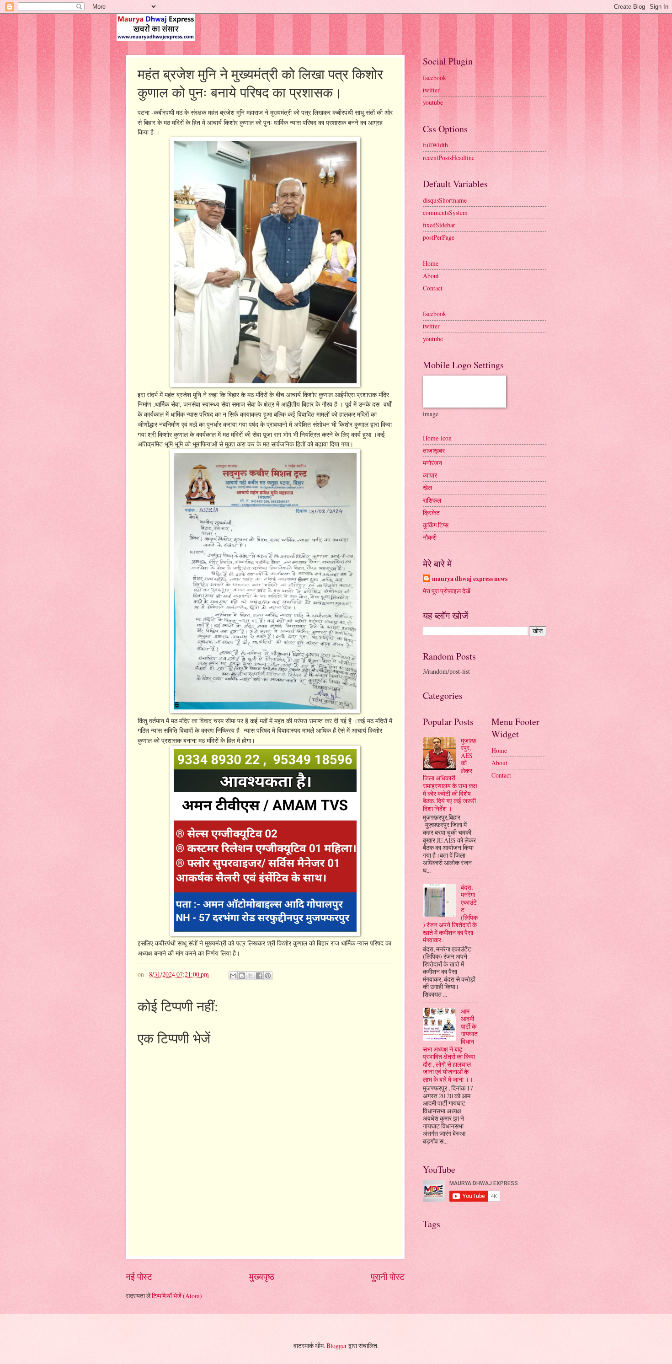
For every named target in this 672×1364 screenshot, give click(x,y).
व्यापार (430, 475)
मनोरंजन (432, 462)
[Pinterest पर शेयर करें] (267, 975)
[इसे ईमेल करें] (233, 975)
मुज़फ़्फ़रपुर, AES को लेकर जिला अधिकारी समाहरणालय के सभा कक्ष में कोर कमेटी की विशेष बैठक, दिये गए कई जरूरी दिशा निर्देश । (450, 774)
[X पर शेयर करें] (250, 975)
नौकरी (430, 537)
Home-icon (437, 438)
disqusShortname (445, 200)
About (431, 275)
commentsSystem (445, 212)
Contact (433, 288)
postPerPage (438, 237)
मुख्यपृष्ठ (261, 1276)
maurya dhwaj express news (469, 579)
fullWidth (435, 144)
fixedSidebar (439, 224)
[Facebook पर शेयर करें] (259, 975)
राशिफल (432, 500)
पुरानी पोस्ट (388, 1276)
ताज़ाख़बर (434, 450)
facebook (434, 77)
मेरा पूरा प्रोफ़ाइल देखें (446, 590)
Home (430, 263)
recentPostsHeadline (449, 157)
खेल (427, 487)
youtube (433, 102)
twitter (431, 90)
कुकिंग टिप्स (435, 525)
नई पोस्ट (139, 1276)
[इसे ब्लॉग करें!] (241, 975)
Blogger (336, 1345)
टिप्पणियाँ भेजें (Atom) (177, 1295)
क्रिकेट (431, 512)
